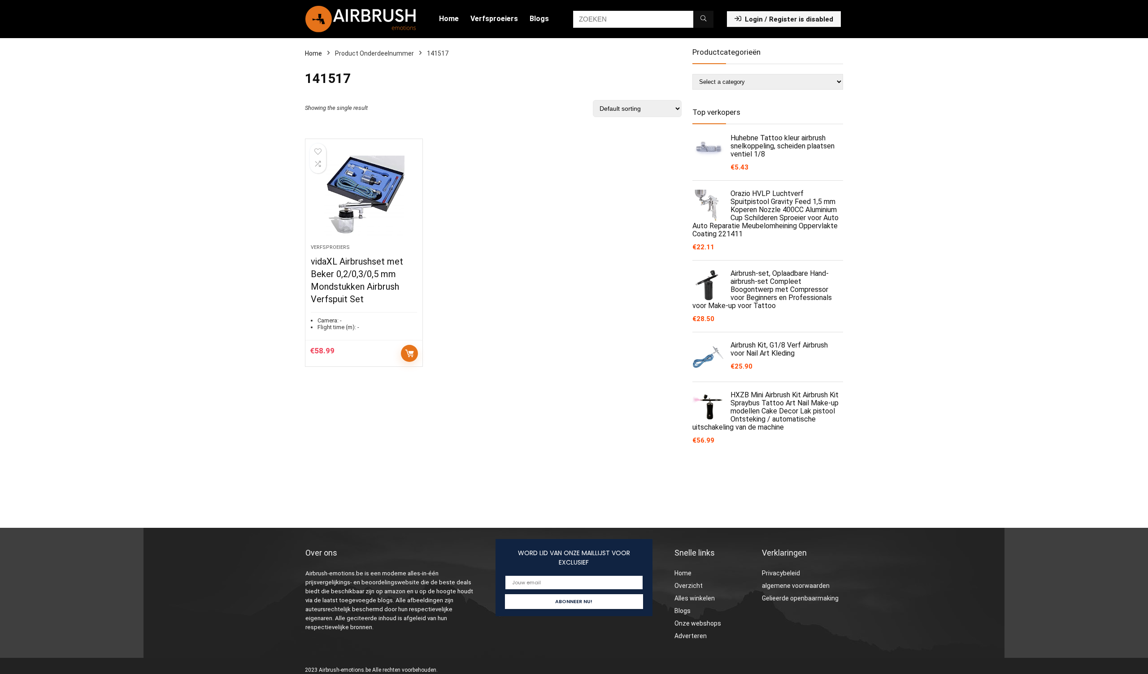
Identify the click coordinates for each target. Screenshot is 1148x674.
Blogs (539, 18)
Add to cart (409, 353)
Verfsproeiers (494, 18)
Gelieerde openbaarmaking (800, 598)
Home (449, 18)
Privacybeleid (781, 573)
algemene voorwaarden (796, 585)
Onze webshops (697, 623)
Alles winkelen (694, 598)
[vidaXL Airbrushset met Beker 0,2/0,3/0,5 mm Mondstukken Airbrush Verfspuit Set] (364, 196)
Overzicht (688, 585)
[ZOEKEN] (703, 19)
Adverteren (690, 635)
